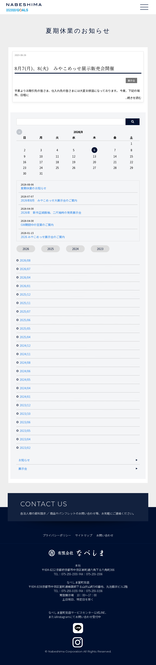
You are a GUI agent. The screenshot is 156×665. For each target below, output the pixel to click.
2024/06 (25, 371)
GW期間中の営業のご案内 (37, 225)
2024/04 (25, 388)
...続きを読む (133, 98)
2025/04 (25, 337)
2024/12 (25, 345)
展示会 (131, 80)
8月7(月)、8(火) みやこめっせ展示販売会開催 (65, 68)
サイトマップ (83, 535)
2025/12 (25, 294)
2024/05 (25, 380)
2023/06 (25, 422)
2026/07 (25, 269)
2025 (50, 249)
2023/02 (25, 448)
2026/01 (25, 286)
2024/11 (25, 354)
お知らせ (24, 460)
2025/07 (25, 311)
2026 (26, 249)
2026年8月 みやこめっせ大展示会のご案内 (49, 200)
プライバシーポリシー (57, 535)
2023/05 (25, 431)
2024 (75, 249)
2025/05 (25, 328)
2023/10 (25, 414)
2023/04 (25, 439)
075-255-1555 (69, 574)
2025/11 (25, 303)
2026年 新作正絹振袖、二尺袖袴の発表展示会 (51, 212)
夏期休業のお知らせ (33, 188)
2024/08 (25, 362)
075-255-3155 (69, 591)
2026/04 (25, 277)
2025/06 (25, 320)
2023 (100, 249)
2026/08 (25, 260)
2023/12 (25, 405)
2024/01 (25, 397)
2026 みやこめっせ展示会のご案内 (43, 237)
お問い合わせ (104, 535)
